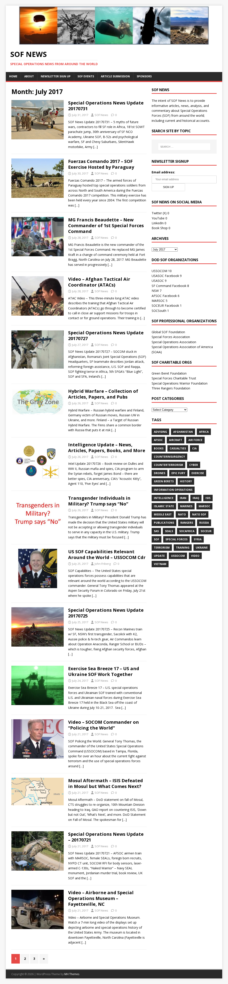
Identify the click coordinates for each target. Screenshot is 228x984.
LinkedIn (158, 223)
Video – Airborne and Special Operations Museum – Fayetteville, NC (101, 898)
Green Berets (164, 481)
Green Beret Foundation (169, 373)
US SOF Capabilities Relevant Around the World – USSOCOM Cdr (107, 554)
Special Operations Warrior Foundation (180, 383)
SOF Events (85, 76)
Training (182, 547)
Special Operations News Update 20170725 (106, 613)
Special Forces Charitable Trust (174, 378)
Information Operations (173, 490)
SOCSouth (159, 311)
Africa (204, 432)
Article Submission (115, 76)
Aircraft (175, 440)
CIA (194, 448)
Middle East (163, 514)
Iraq (196, 498)
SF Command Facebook (169, 286)
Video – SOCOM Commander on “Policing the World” (103, 725)
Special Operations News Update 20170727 (106, 335)
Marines (186, 506)
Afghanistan (183, 432)
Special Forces (176, 539)
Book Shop (160, 228)
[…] (95, 147)
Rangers (186, 523)
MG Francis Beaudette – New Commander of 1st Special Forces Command (106, 225)
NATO (182, 514)
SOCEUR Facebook (165, 305)
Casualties (178, 448)
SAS (156, 531)
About (29, 76)
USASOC (158, 281)
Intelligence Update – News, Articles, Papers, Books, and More (106, 447)
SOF (156, 539)
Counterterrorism (168, 465)
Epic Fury (178, 473)
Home (13, 76)
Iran (183, 498)
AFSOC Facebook (164, 296)
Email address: (163, 172)
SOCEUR (206, 531)
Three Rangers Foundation (171, 388)
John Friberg (103, 564)
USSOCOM (159, 271)
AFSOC (158, 440)
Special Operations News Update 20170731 (106, 106)
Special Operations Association (174, 342)
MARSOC (158, 301)
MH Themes (71, 974)
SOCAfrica (186, 531)
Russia (204, 523)
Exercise (197, 473)
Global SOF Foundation (168, 332)
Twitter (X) (159, 213)
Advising (160, 432)
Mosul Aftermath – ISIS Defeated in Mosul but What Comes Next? (105, 783)
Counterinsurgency (169, 457)
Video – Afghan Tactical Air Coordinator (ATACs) (99, 282)
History (186, 481)
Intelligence (163, 498)
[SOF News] (114, 42)
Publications (164, 523)
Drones (159, 473)
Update (159, 556)
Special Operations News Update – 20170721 (106, 837)
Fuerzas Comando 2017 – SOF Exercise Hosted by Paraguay (101, 164)
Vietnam (160, 564)
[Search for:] (184, 146)
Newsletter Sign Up (56, 76)
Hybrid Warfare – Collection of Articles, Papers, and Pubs (103, 394)
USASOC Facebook (165, 276)
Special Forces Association (171, 337)
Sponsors (144, 76)
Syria (198, 539)
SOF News (101, 115)
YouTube (158, 218)
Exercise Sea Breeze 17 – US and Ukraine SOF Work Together (103, 671)
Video (195, 556)
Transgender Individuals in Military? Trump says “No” (99, 501)
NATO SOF (199, 514)
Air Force (195, 440)
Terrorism (162, 547)
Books (158, 448)
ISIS (208, 498)
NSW (155, 291)
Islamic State (164, 506)
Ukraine (202, 547)
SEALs (169, 531)
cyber (193, 465)
